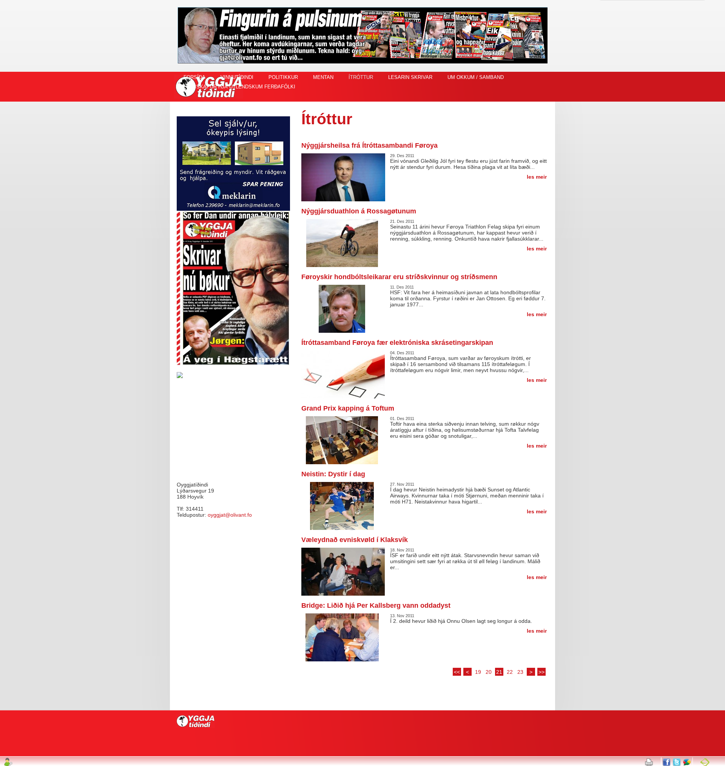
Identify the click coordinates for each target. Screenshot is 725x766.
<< (457, 672)
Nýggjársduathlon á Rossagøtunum (358, 211)
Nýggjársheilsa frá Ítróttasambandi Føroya (369, 145)
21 (499, 672)
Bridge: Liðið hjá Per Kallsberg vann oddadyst (375, 605)
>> (541, 672)
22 (510, 672)
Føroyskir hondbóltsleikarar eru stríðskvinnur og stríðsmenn (399, 277)
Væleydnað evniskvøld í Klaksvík (354, 540)
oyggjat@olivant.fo (230, 515)
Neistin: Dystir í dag (333, 474)
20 (489, 672)
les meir (537, 177)
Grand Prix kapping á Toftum (347, 408)
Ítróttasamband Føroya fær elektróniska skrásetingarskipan (397, 342)
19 (478, 672)
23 (520, 672)
